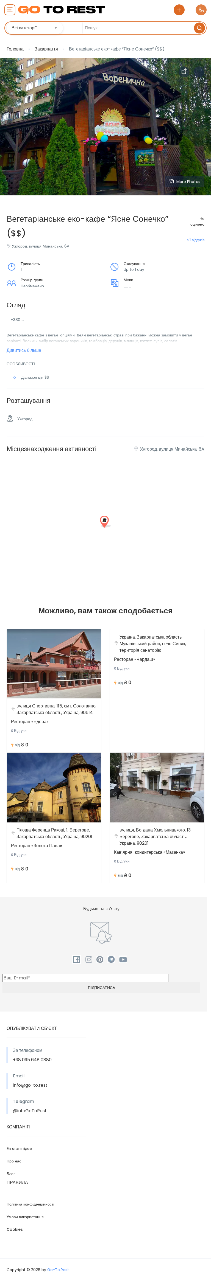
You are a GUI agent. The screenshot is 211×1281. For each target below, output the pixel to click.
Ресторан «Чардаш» (134, 659)
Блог (11, 1173)
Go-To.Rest (58, 1269)
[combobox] (35, 28)
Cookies (15, 1229)
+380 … (17, 319)
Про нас (14, 1161)
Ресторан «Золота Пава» (36, 845)
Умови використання (25, 1217)
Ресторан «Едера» (30, 721)
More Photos (188, 181)
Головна (15, 49)
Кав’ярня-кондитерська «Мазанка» (149, 852)
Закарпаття (46, 49)
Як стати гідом (19, 1148)
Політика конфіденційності (30, 1204)
